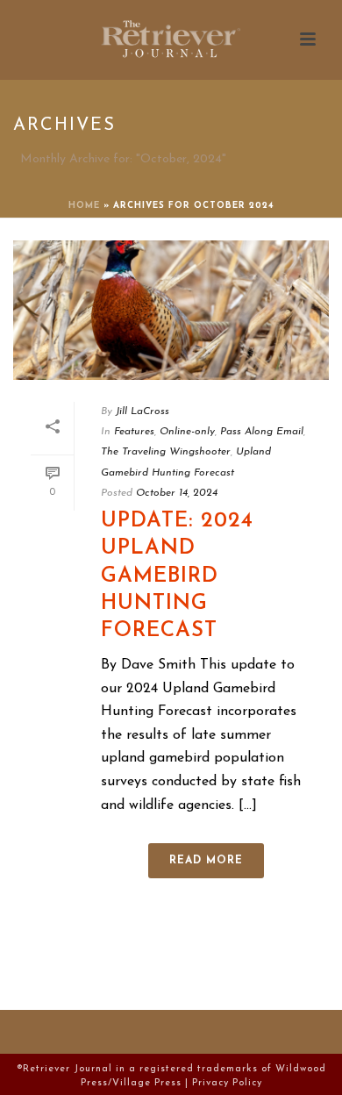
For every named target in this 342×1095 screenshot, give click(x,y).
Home (84, 206)
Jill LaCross (142, 411)
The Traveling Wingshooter (166, 452)
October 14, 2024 (176, 493)
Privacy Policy (227, 1083)
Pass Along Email (261, 431)
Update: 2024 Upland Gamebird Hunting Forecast (177, 576)
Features (134, 431)
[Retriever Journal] (171, 39)
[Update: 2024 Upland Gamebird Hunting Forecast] (171, 310)
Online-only (187, 431)
